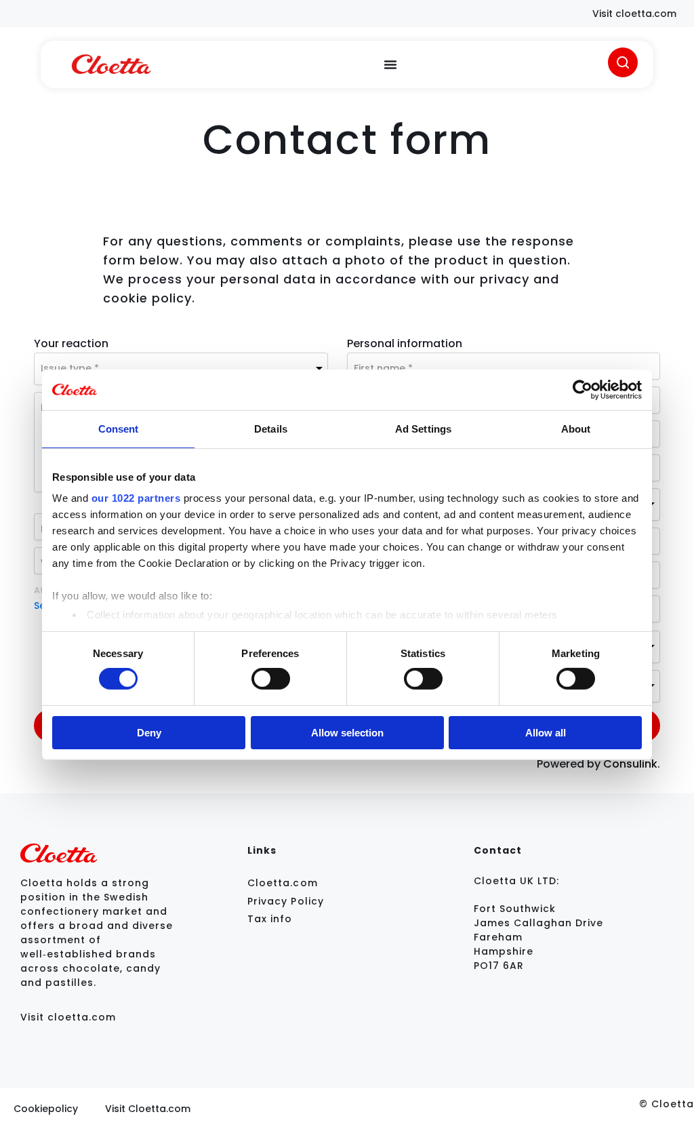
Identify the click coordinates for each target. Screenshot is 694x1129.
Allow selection (347, 732)
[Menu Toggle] (390, 64)
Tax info (270, 919)
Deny (149, 732)
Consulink (630, 764)
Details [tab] (270, 428)
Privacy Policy (285, 901)
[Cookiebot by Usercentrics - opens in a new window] (582, 389)
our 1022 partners (136, 498)
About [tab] (576, 428)
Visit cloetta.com (68, 1017)
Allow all (545, 732)
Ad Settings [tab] (423, 428)
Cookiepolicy (46, 1108)
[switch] (270, 679)
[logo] (111, 64)
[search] (623, 62)
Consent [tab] (118, 428)
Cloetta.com (282, 883)
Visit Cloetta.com (147, 1108)
